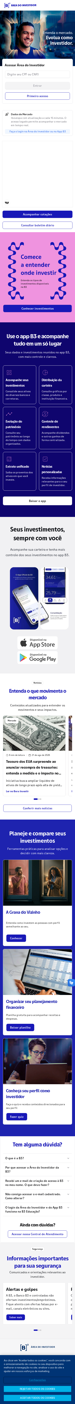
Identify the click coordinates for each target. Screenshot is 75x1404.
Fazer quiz (16, 1117)
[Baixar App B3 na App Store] (37, 642)
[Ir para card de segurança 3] (40, 1330)
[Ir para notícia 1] (36, 799)
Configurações (37, 1379)
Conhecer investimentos (37, 308)
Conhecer (16, 938)
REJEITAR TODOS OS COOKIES (37, 1388)
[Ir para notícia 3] (40, 799)
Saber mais (15, 1317)
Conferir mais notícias (37, 808)
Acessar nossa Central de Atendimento (37, 1234)
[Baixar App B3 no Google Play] (37, 657)
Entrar (37, 85)
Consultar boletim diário (37, 225)
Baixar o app (37, 501)
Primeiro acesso (37, 96)
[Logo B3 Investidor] (20, 5)
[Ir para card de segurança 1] (36, 1330)
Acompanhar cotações (37, 214)
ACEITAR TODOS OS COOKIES (37, 1397)
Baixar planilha (20, 1027)
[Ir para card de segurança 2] (39, 1330)
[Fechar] (69, 1361)
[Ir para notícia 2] (39, 799)
